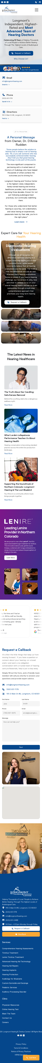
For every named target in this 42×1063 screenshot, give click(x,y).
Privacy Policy (21, 1044)
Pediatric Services (9, 987)
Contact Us (7, 1018)
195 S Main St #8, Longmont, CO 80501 (23, 694)
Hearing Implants (9, 970)
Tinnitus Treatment (10, 953)
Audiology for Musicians (12, 979)
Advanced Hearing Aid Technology (16, 961)
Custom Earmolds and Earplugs (15, 983)
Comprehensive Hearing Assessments (17, 948)
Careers (5, 1022)
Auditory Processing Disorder (14, 992)
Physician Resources (10, 1005)
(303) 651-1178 (12, 689)
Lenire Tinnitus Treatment (13, 957)
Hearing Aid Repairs (10, 966)
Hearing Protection (10, 974)
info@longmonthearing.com (12, 81)
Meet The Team (8, 1014)
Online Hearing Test (10, 1009)
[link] (21, 53)
